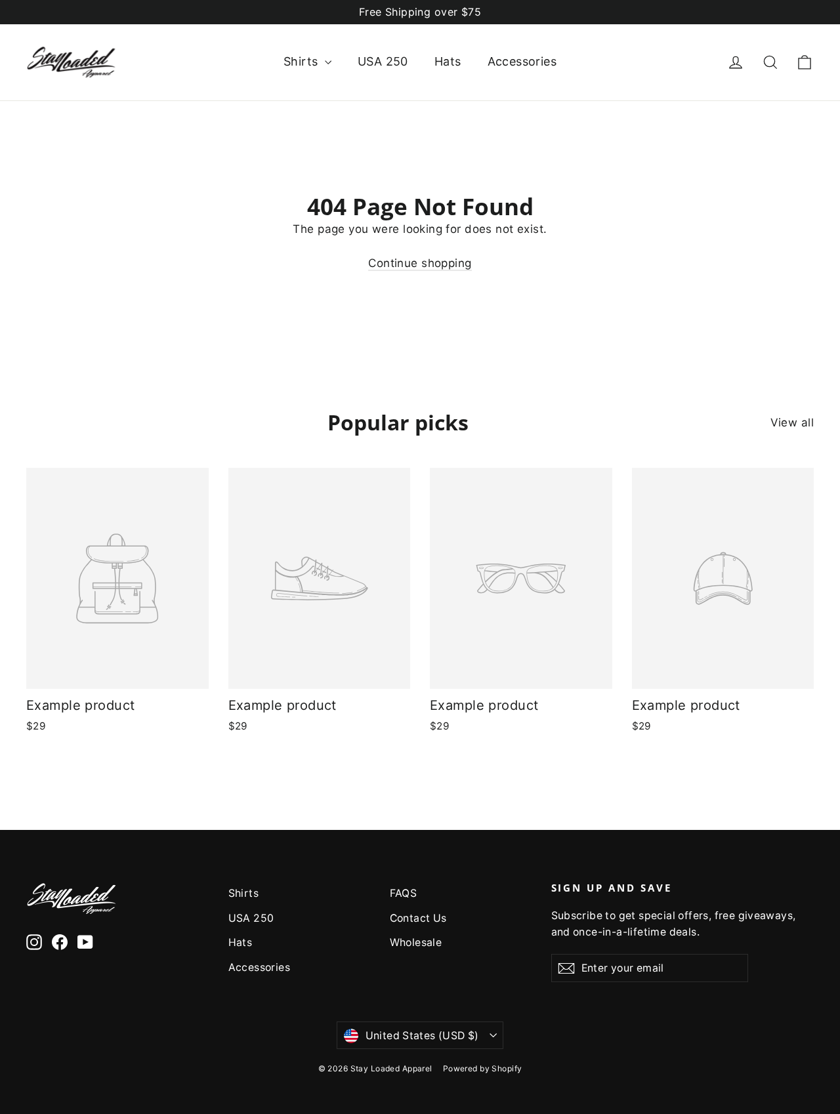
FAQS (403, 893)
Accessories (522, 61)
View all (792, 422)
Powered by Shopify (482, 1068)
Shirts (303, 61)
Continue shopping (419, 263)
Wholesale (416, 942)
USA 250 (383, 61)
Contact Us (418, 918)
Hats (447, 61)
